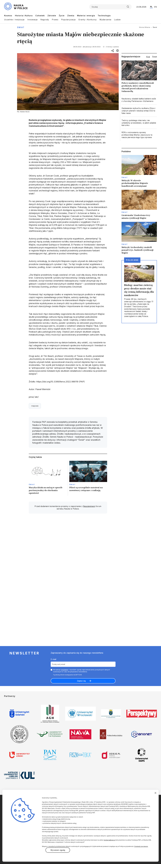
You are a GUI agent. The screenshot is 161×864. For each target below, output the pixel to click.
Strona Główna (144, 27)
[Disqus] (68, 548)
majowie (34, 406)
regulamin (64, 670)
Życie (61, 15)
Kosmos (8, 15)
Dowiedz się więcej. (141, 846)
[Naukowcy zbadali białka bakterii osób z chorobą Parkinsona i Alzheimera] (139, 100)
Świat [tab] (154, 57)
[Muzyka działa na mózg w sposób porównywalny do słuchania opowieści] (48, 478)
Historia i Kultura (24, 15)
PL (151, 7)
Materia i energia (86, 15)
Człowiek (40, 15)
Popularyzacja (68, 19)
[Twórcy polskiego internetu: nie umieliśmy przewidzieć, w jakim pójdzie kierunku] (139, 122)
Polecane (132, 260)
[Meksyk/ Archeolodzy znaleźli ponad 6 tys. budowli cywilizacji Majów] (139, 238)
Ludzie (117, 19)
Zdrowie (51, 15)
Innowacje (32, 19)
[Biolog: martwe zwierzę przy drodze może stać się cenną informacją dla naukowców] (139, 291)
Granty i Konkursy (87, 19)
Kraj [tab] (148, 57)
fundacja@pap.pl (110, 840)
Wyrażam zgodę (57, 850)
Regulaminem (89, 506)
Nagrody (44, 19)
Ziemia (70, 15)
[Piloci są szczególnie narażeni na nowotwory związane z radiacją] (88, 478)
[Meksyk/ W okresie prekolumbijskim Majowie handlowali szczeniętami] (139, 171)
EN (155, 7)
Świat (20, 27)
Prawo (55, 19)
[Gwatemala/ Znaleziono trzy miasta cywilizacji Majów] (139, 204)
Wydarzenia (105, 19)
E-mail (53, 659)
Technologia (104, 15)
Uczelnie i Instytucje (14, 19)
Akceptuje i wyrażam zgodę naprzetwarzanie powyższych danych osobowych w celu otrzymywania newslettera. (81, 671)
